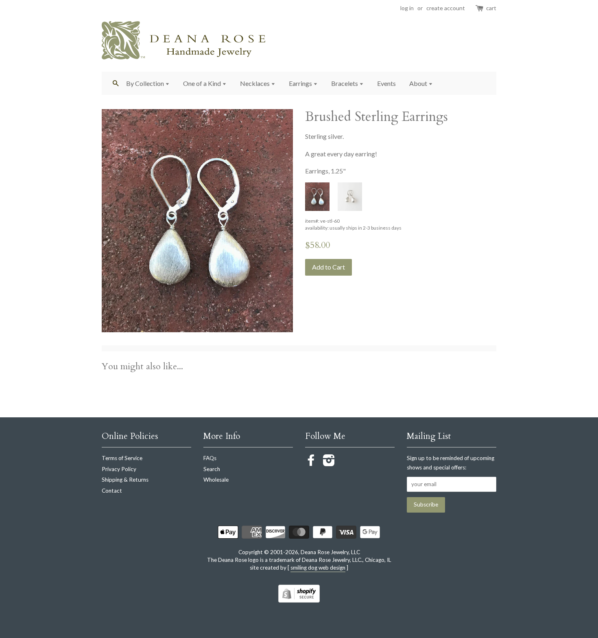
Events (386, 83)
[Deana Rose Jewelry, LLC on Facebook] (311, 463)
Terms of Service (122, 458)
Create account (445, 7)
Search (211, 469)
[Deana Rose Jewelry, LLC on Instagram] (329, 463)
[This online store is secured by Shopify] (299, 600)
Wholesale (216, 479)
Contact (112, 490)
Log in (407, 7)
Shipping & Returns (125, 479)
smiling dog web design (317, 567)
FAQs (209, 458)
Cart (491, 7)
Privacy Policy (119, 469)
